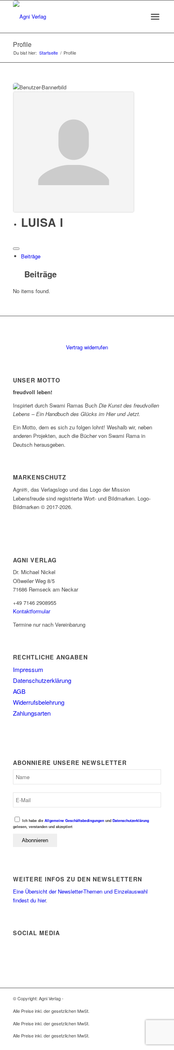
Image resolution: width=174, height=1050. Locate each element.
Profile (22, 44)
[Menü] (155, 16)
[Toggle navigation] (16, 248)
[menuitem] (155, 16)
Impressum (28, 669)
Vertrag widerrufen (87, 347)
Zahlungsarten (32, 713)
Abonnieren (35, 840)
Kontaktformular (31, 611)
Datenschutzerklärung (42, 680)
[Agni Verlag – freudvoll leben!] (72, 16)
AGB (19, 691)
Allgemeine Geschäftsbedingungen (74, 820)
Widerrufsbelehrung (38, 702)
